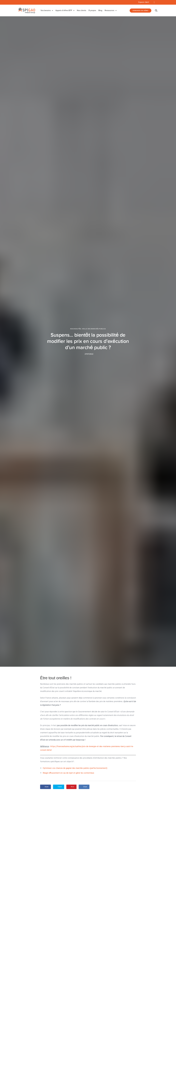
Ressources (109, 10)
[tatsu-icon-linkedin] (156, 2)
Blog (100, 10)
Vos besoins (46, 10)
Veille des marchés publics (94, 329)
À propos (92, 10)
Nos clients (81, 10)
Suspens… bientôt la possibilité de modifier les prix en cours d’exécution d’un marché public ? (88, 341)
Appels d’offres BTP (63, 10)
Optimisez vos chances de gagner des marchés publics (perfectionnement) (75, 768)
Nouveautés (75, 329)
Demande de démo (140, 10)
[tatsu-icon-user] (151, 2)
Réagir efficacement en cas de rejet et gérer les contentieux (68, 773)
